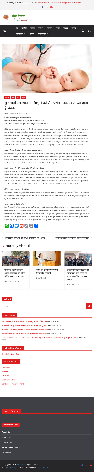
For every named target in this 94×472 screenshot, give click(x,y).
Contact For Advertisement (13, 384)
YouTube (5, 376)
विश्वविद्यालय (19, 34)
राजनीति (24, 28)
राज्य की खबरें (42, 34)
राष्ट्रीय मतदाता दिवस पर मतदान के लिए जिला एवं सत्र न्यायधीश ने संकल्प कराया (78, 274)
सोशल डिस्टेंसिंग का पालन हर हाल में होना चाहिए (72, 237)
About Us (6, 432)
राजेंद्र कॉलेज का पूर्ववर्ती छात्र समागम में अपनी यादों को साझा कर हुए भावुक (24, 325)
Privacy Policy (7, 442)
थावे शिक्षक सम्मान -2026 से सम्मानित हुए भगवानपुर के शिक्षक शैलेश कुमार (24, 321)
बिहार (18, 97)
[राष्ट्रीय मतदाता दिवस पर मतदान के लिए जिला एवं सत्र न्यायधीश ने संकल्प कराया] (78, 253)
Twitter (5, 372)
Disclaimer (6, 452)
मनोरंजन (49, 28)
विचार (57, 28)
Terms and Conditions (11, 447)
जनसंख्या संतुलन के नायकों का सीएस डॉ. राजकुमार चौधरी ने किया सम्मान (59, 3)
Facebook (6, 368)
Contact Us (6, 437)
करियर (74, 28)
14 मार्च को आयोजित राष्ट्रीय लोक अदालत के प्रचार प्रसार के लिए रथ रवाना (25, 329)
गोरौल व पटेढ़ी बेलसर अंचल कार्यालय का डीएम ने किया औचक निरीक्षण (14, 273)
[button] (24, 34)
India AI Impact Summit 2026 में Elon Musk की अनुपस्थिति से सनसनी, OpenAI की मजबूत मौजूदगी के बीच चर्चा (40, 337)
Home (7, 97)
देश (17, 28)
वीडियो (32, 34)
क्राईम (32, 28)
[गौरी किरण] (5, 31)
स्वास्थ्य (40, 28)
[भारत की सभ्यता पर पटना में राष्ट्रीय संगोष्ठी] (47, 253)
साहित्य (65, 28)
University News (8, 380)
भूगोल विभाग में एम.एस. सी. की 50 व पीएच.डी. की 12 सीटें (25, 237)
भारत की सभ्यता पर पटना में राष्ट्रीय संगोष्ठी (47, 271)
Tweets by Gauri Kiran (11, 354)
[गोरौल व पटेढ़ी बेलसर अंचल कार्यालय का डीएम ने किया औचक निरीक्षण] (15, 253)
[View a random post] (89, 31)
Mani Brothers (24, 113)
